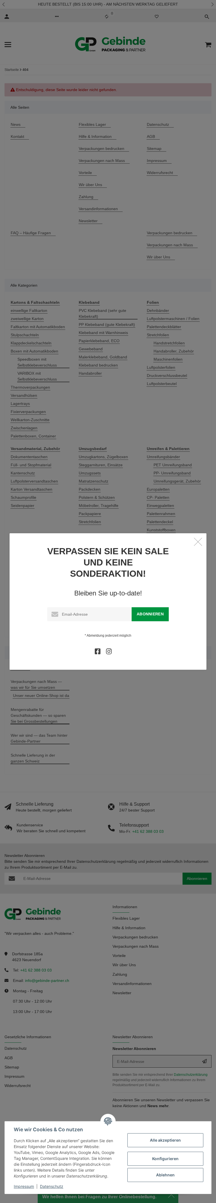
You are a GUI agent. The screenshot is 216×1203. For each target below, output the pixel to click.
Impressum (24, 1186)
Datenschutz (51, 1186)
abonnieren (150, 614)
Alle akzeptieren (165, 1140)
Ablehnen (165, 1174)
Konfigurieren (165, 1158)
